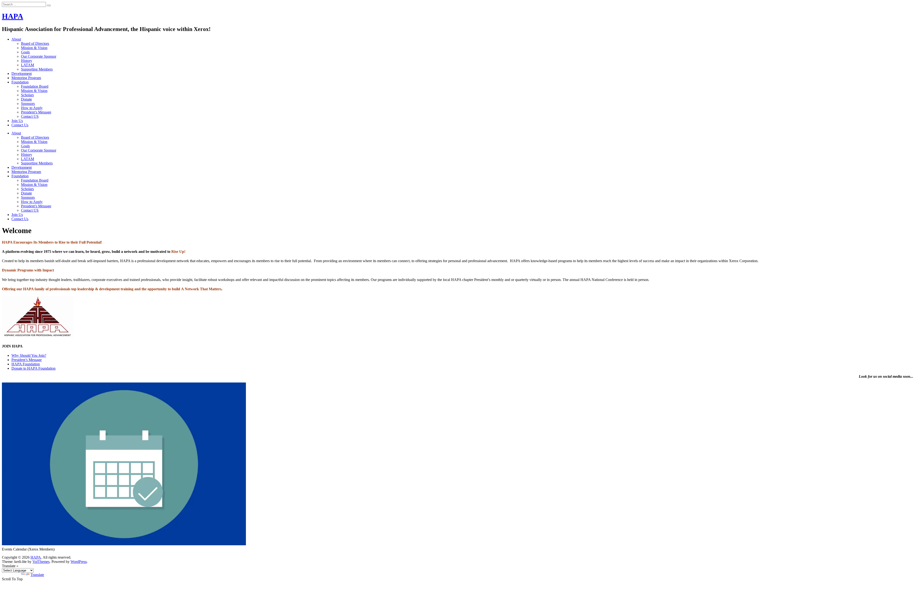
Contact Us (19, 125)
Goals (25, 52)
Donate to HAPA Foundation (33, 368)
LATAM (27, 65)
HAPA (12, 16)
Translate (37, 575)
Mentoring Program (26, 78)
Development (21, 73)
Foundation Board (34, 86)
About (16, 39)
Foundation (20, 82)
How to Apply (32, 108)
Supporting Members (37, 69)
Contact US (30, 116)
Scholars (27, 95)
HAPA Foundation (25, 364)
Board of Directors (35, 43)
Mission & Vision (34, 48)
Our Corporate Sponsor (38, 56)
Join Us (17, 121)
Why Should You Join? (28, 355)
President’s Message (36, 112)
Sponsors (28, 104)
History (26, 61)
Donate (26, 99)
